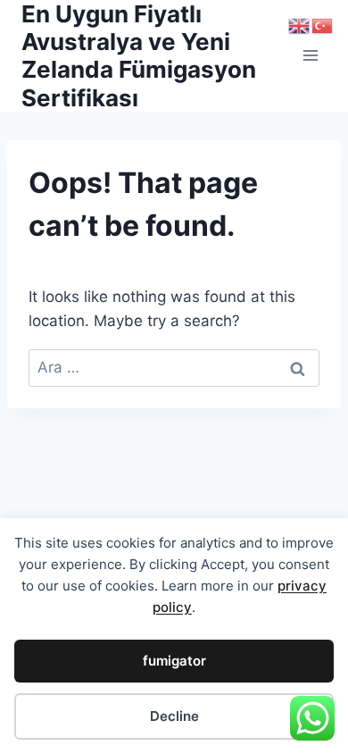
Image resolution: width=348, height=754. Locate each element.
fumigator (174, 660)
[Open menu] (310, 56)
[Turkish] (323, 25)
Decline (174, 716)
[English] (299, 25)
